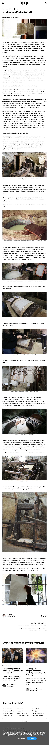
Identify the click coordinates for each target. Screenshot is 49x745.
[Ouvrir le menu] (3, 3)
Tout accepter (32, 738)
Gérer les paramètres (21, 738)
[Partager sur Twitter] (46, 616)
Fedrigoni (38, 123)
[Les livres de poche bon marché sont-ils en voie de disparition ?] (12, 655)
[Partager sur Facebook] (41, 616)
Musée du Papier (6, 92)
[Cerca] (46, 3)
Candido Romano (6, 17)
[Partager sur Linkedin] (43, 616)
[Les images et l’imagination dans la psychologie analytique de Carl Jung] (36, 655)
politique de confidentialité (41, 735)
